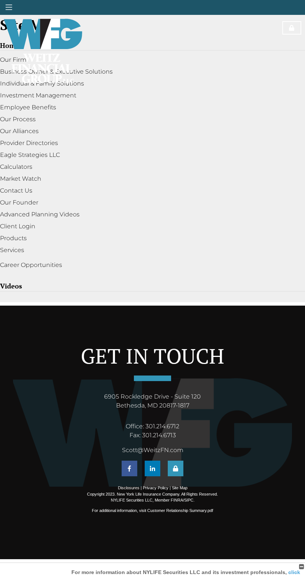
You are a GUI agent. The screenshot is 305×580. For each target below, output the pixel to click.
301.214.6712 (162, 426)
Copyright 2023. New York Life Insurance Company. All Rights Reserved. (152, 494)
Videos (11, 285)
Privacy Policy (155, 488)
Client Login (17, 226)
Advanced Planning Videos (40, 214)
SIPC (188, 500)
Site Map (179, 488)
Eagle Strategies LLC (30, 154)
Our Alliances (19, 131)
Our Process (18, 119)
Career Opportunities (31, 264)
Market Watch (20, 178)
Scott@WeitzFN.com (152, 450)
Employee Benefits (28, 107)
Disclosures (128, 488)
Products (13, 238)
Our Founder (19, 202)
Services (12, 250)
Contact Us (16, 190)
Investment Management (38, 95)
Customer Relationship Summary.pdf (180, 510)
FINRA (177, 500)
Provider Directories (29, 142)
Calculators (16, 166)
